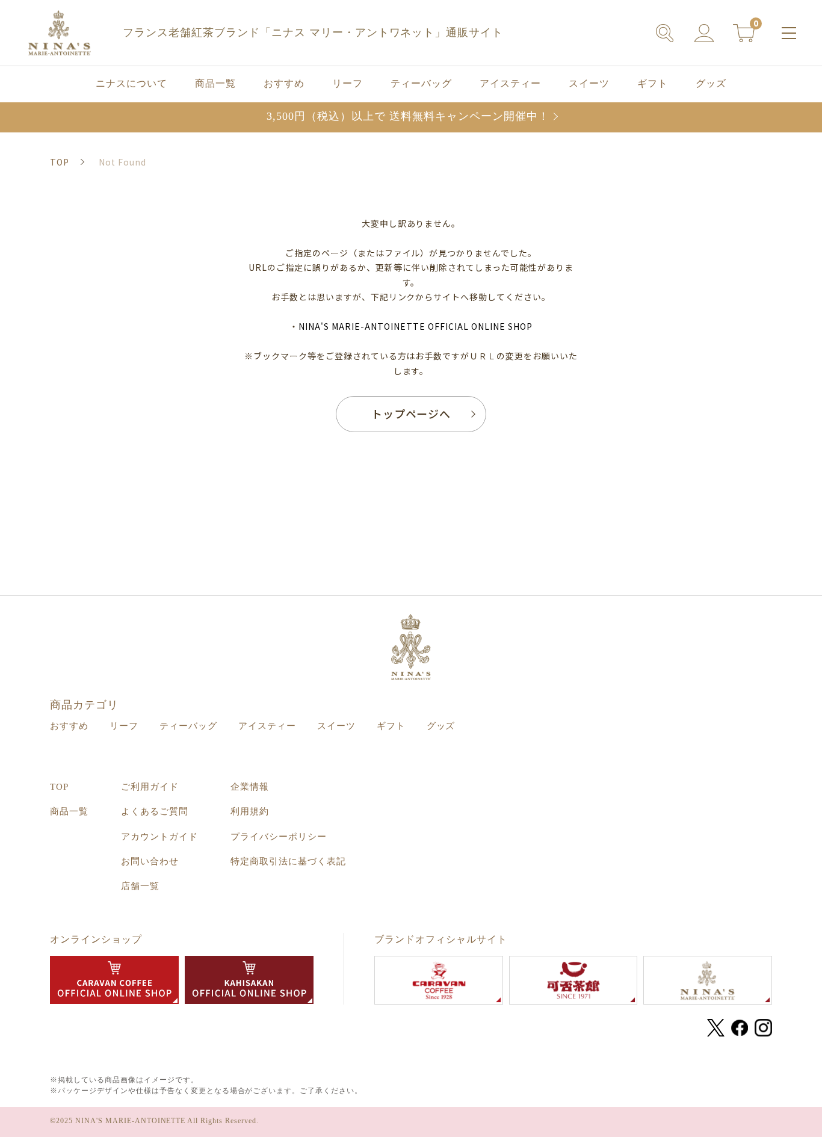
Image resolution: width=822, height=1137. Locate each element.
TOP (59, 787)
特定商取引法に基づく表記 (288, 861)
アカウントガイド (159, 836)
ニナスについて (131, 83)
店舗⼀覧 (140, 886)
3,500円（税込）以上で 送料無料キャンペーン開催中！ (408, 116)
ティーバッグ (421, 83)
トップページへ (411, 413)
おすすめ (284, 83)
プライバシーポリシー (278, 836)
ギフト (652, 83)
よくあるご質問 (154, 811)
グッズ (711, 83)
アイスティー (510, 83)
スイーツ (589, 83)
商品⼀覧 (215, 83)
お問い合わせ (150, 861)
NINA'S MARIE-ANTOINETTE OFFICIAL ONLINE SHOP (415, 326)
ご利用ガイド (150, 787)
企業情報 (249, 787)
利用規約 (249, 811)
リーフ (347, 83)
